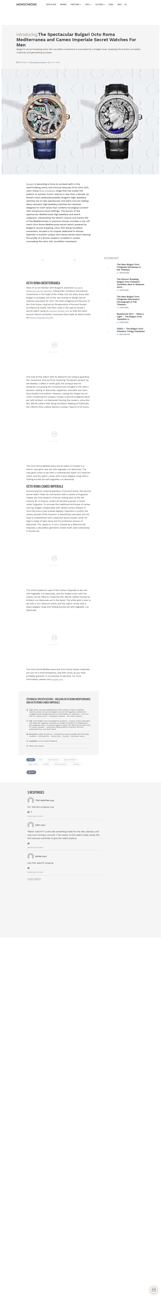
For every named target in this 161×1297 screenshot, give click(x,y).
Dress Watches (53, 760)
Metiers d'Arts (33, 764)
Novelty (46, 764)
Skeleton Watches (61, 764)
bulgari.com (57, 679)
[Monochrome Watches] (26, 4)
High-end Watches (70, 760)
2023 (40, 760)
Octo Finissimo (47, 191)
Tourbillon (76, 764)
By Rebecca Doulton (38, 62)
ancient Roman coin (59, 311)
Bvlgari (31, 760)
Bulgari (30, 184)
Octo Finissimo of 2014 (41, 317)
